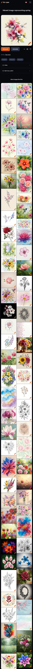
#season (12, 59)
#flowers (20, 59)
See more (7, 54)
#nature (4, 59)
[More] (24, 49)
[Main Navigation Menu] (30, 2)
